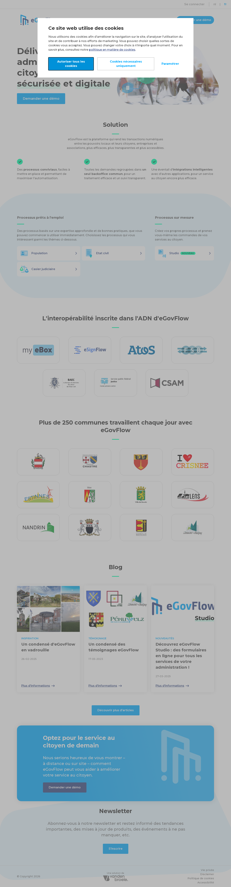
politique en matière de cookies (112, 49)
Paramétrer (170, 63)
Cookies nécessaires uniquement (126, 64)
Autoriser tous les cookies (71, 64)
